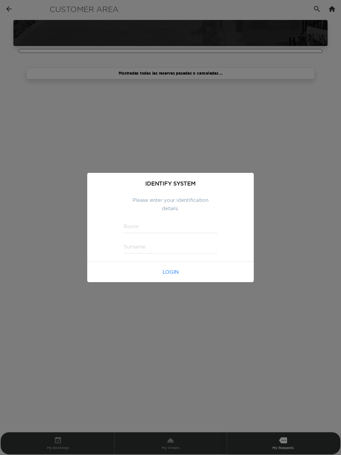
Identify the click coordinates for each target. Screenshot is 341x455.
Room (129, 226)
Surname (131, 246)
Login (171, 272)
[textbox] (170, 226)
